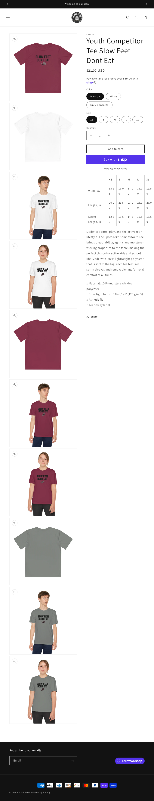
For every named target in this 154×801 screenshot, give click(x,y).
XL (137, 119)
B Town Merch (23, 792)
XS (91, 119)
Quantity (91, 128)
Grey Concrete (99, 105)
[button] (8, 17)
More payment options (115, 168)
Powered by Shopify (40, 792)
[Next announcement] (147, 4)
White (113, 96)
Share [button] (94, 316)
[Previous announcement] (7, 4)
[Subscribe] (73, 760)
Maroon (95, 96)
